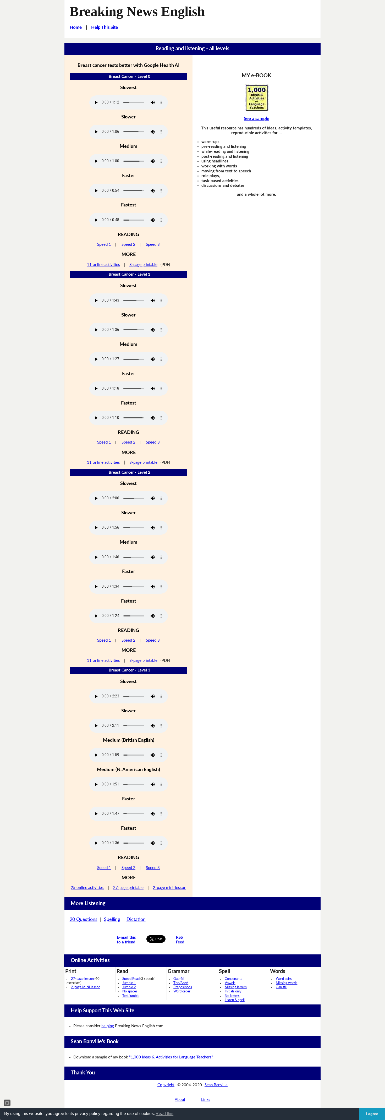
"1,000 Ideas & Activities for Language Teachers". (171, 1057)
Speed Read (131, 979)
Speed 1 (104, 245)
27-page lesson (82, 979)
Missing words (286, 983)
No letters (232, 996)
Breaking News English (137, 11)
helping (107, 1026)
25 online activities (87, 888)
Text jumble (130, 996)
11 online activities (103, 265)
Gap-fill (178, 979)
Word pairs (284, 979)
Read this (164, 1113)
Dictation (136, 919)
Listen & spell (235, 1000)
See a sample (256, 118)
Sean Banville (216, 1085)
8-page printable (143, 265)
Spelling (112, 919)
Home (76, 27)
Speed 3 (153, 245)
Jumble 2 (129, 987)
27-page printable (128, 888)
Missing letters (236, 987)
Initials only (233, 991)
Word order (181, 991)
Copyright (165, 1085)
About (180, 1100)
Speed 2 (128, 245)
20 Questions (83, 919)
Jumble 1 (129, 983)
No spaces (130, 991)
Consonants (233, 979)
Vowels (230, 983)
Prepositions (182, 987)
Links (205, 1100)
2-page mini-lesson (169, 888)
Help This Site (104, 27)
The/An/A (180, 983)
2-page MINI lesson (85, 987)
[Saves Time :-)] (257, 97)
